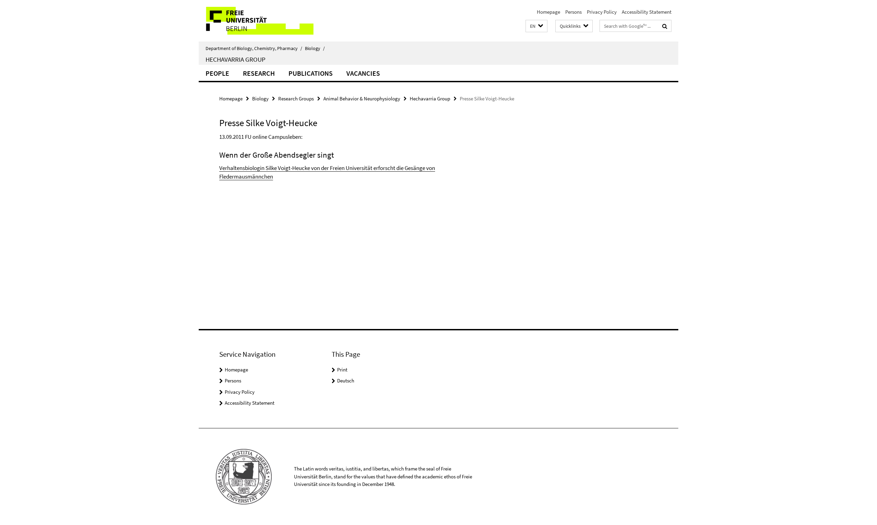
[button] (536, 26)
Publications (310, 73)
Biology (315, 48)
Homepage (548, 12)
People (217, 73)
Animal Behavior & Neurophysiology (361, 98)
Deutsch (345, 380)
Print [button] (342, 369)
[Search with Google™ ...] (664, 26)
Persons (573, 12)
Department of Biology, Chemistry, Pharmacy (254, 48)
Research (259, 73)
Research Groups (296, 98)
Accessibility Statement (646, 12)
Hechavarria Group (235, 59)
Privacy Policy (602, 12)
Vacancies (363, 73)
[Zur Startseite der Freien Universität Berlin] (256, 21)
